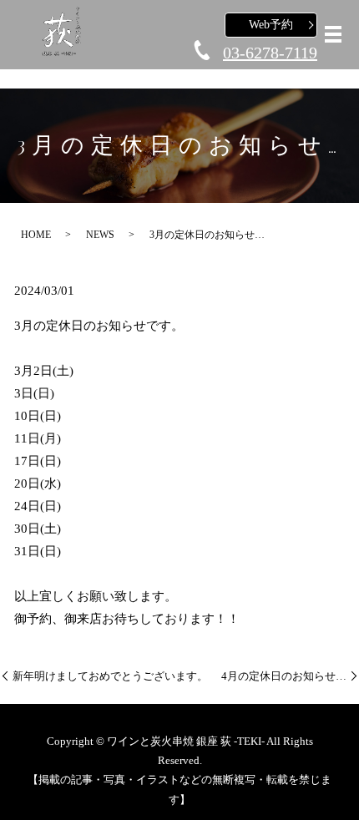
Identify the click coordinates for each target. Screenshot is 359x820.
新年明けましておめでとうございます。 (110, 676)
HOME (36, 234)
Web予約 (271, 24)
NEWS (100, 234)
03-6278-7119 (270, 52)
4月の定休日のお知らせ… (283, 676)
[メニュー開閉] (333, 34)
